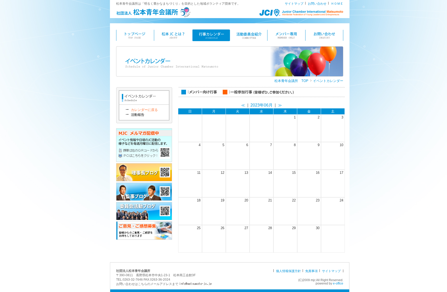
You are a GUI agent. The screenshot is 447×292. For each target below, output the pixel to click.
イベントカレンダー (328, 81)
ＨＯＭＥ (337, 3)
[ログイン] (290, 280)
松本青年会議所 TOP (291, 81)
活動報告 (137, 115)
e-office (338, 283)
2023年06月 (261, 105)
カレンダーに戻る (144, 110)
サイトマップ (294, 3)
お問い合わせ (317, 3)
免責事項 (311, 271)
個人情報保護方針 (288, 271)
